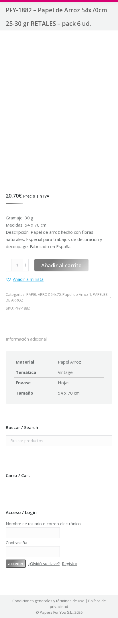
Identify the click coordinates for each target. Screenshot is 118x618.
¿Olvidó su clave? (44, 563)
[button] (25, 279)
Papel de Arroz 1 (76, 294)
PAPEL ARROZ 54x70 (43, 294)
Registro (69, 563)
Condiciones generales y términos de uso (48, 600)
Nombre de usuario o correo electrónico (43, 523)
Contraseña (16, 542)
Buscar (106, 440)
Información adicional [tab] (26, 339)
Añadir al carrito (61, 265)
